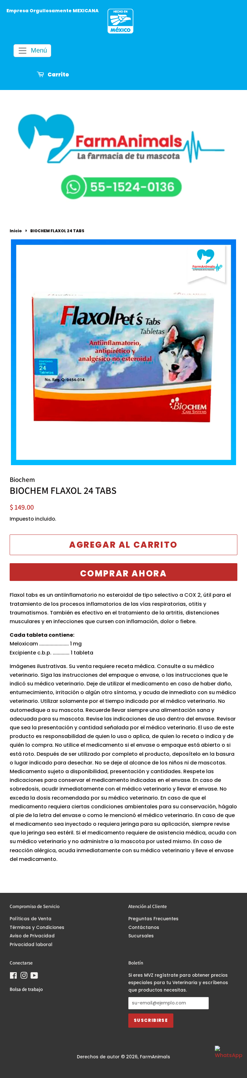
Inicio (16, 231)
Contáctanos (143, 927)
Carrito (58, 75)
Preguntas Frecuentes (153, 919)
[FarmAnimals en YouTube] (34, 977)
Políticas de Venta (30, 919)
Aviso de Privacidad (32, 936)
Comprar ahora (123, 573)
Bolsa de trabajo (26, 989)
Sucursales (141, 936)
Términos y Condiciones (37, 927)
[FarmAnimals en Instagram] (23, 977)
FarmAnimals (155, 1057)
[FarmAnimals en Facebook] (13, 977)
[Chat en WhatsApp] (228, 1059)
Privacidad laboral (31, 945)
